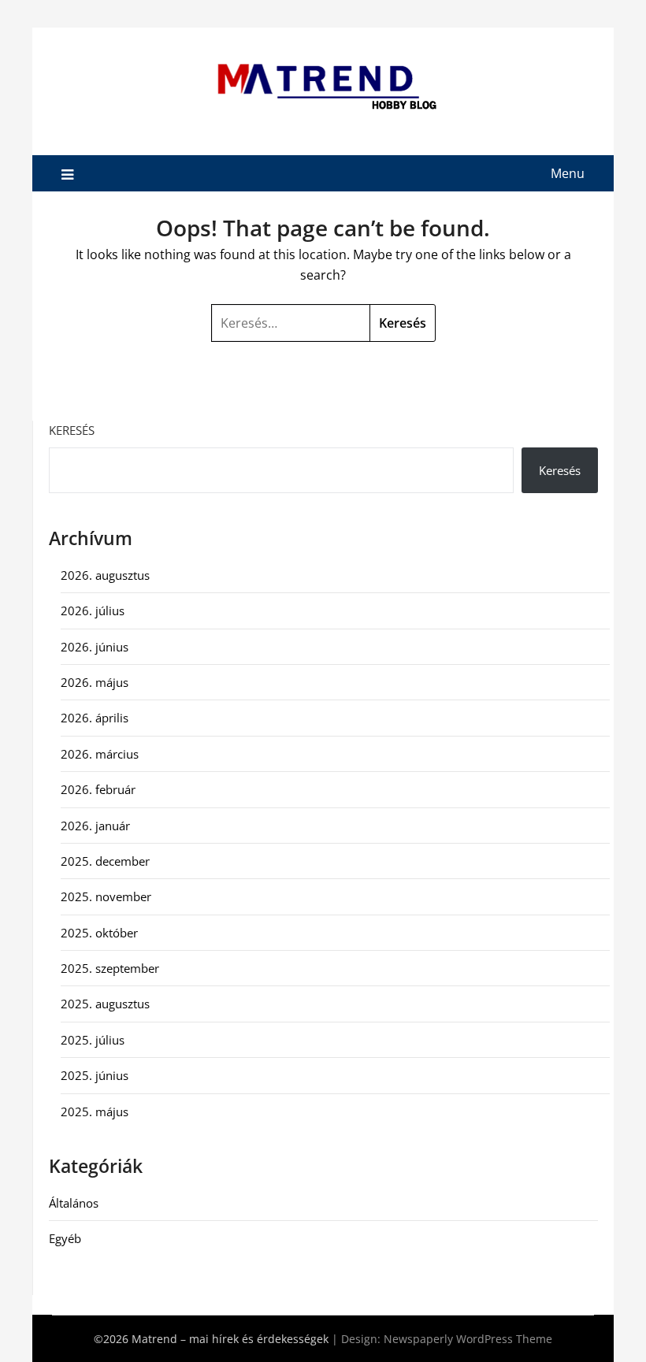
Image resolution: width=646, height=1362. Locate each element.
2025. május (94, 1111)
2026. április (94, 718)
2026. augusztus (105, 575)
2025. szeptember (110, 968)
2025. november (106, 896)
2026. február (98, 789)
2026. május (94, 682)
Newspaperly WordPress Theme (468, 1338)
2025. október (99, 933)
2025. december (105, 861)
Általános (73, 1203)
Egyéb (65, 1238)
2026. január (95, 825)
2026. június (94, 647)
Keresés (72, 430)
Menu (568, 173)
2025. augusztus (105, 1003)
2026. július (92, 610)
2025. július (92, 1040)
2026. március (100, 754)
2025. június (94, 1075)
